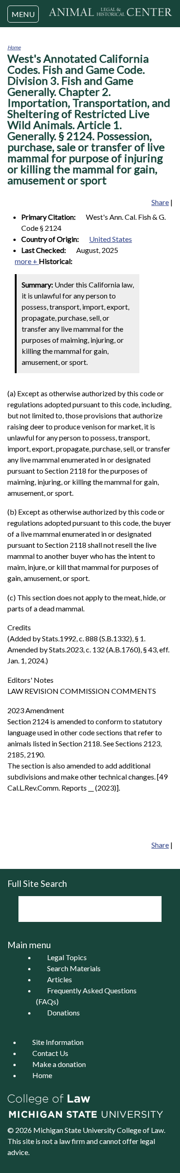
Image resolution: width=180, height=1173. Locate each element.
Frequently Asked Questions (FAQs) (86, 996)
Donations (63, 1012)
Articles (59, 979)
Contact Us (50, 1053)
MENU (23, 14)
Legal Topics (67, 957)
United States (110, 239)
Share (160, 202)
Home (14, 47)
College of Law (140, 1130)
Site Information (58, 1042)
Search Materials (74, 968)
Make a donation (59, 1064)
